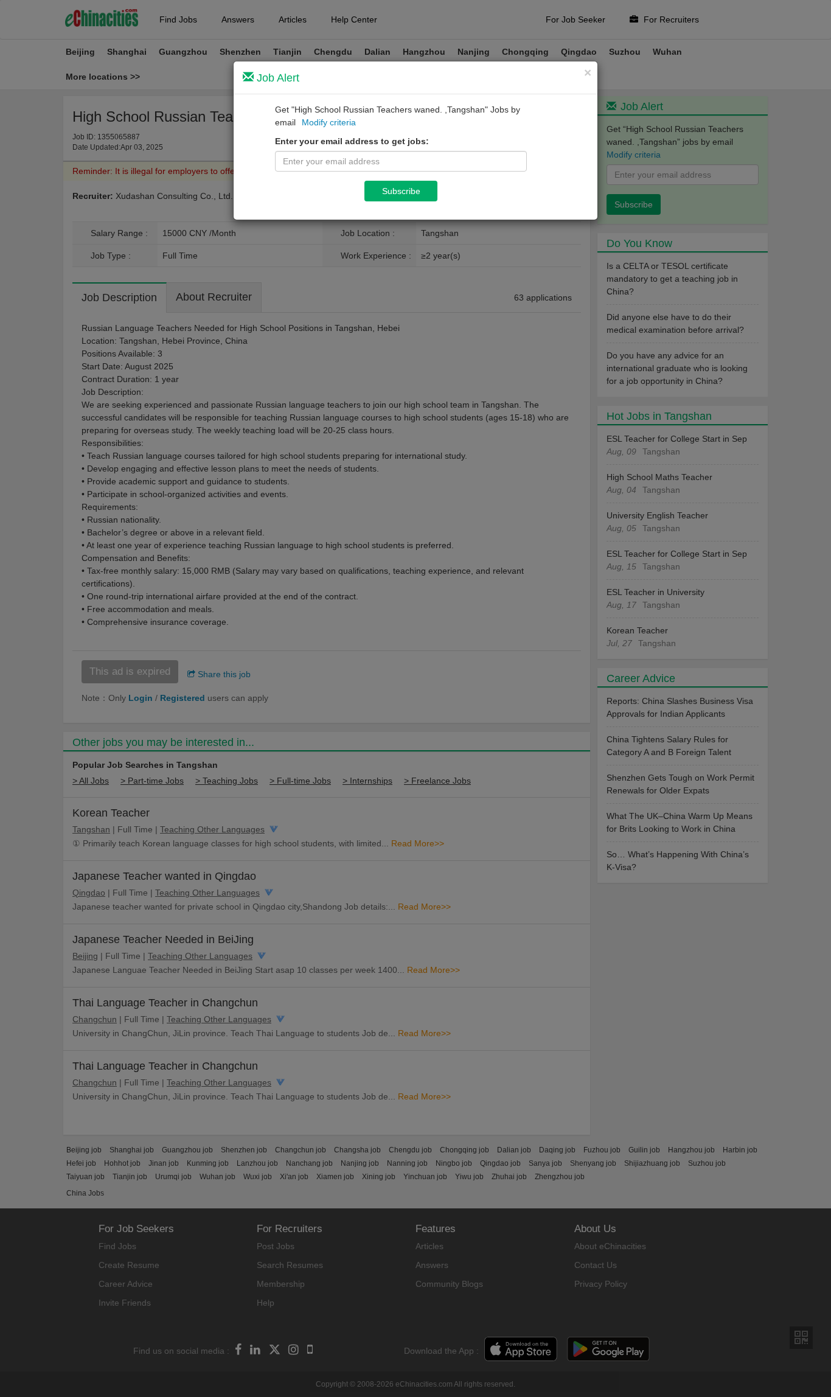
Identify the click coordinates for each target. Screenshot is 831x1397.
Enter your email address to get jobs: (352, 141)
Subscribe (401, 191)
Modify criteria (329, 122)
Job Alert (276, 78)
